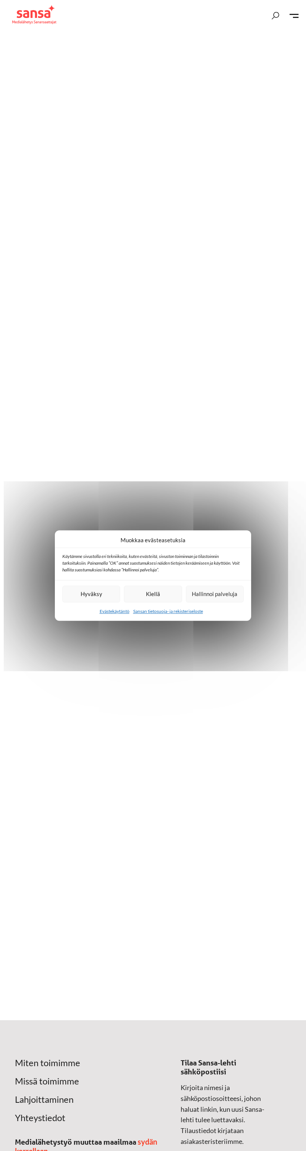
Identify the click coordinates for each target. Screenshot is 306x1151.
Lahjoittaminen (44, 1099)
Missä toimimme (47, 1081)
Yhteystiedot (40, 1117)
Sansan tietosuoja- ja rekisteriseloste (168, 611)
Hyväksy (91, 593)
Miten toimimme (47, 1062)
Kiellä (153, 593)
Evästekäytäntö (114, 611)
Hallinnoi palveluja (214, 593)
